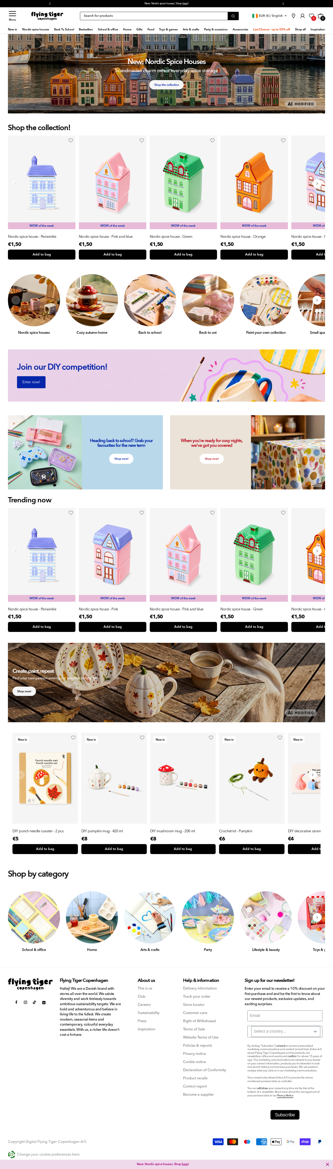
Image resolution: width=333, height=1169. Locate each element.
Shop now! (121, 458)
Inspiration (146, 1029)
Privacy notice (194, 1053)
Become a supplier (198, 1094)
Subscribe (285, 1114)
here (185, 1164)
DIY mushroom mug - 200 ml (172, 831)
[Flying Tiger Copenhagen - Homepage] (47, 16)
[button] (12, 16)
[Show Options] (315, 1031)
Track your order (196, 996)
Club (141, 996)
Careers (144, 1004)
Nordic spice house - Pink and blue (106, 237)
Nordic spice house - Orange (242, 237)
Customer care (195, 1013)
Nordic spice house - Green (171, 237)
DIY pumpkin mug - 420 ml (102, 831)
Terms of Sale (194, 1029)
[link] (293, 15)
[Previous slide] (15, 550)
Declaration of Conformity (204, 1070)
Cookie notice (194, 1062)
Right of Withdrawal (199, 1021)
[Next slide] (317, 550)
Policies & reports (197, 1045)
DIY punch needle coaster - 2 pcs (37, 831)
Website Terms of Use (200, 1037)
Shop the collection (166, 84)
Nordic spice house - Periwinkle (32, 237)
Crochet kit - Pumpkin (235, 831)
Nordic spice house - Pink (98, 609)
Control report (195, 1086)
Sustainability (148, 1013)
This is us (145, 988)
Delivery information (200, 988)
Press (142, 1021)
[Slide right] (317, 183)
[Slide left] (15, 183)
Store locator (194, 1004)
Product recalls (195, 1078)
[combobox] (285, 1031)
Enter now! (31, 382)
